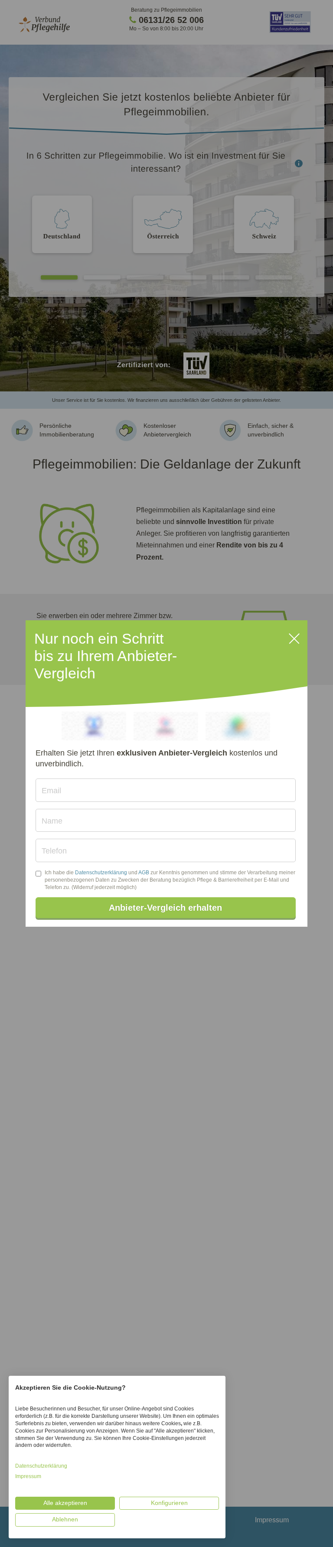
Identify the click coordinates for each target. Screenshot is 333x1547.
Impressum (28, 1476)
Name (52, 821)
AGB (143, 873)
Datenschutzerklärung (101, 873)
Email (51, 790)
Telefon (54, 851)
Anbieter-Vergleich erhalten (165, 907)
